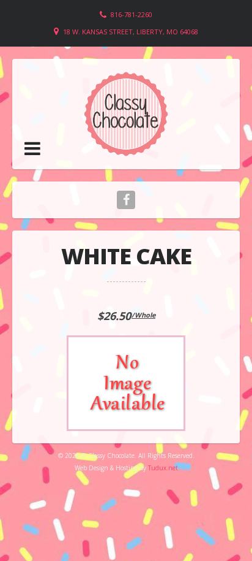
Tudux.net (163, 468)
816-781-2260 (131, 14)
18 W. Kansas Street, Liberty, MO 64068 (130, 31)
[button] (32, 148)
